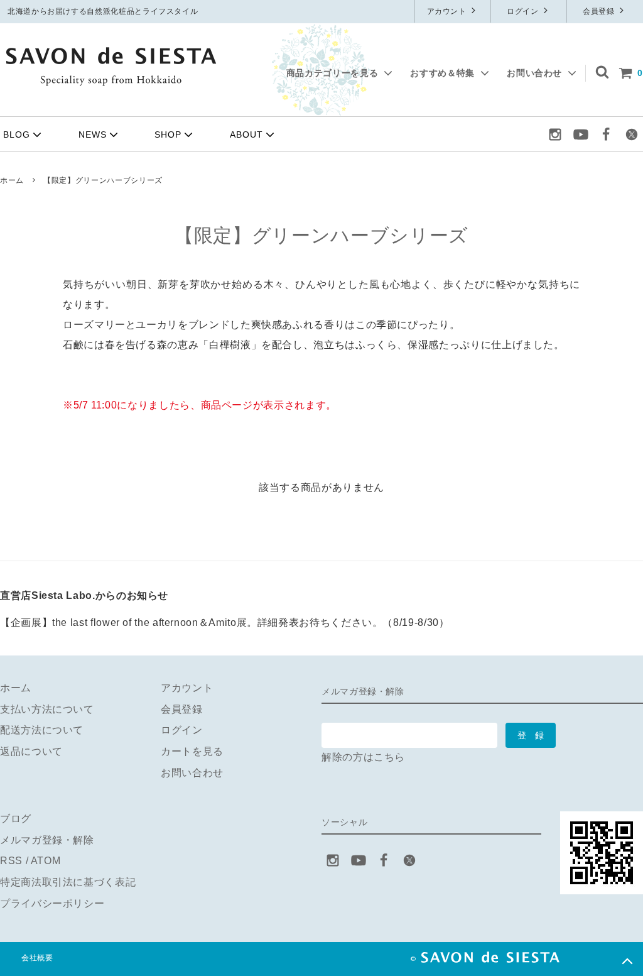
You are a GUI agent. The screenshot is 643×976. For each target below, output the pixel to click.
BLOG (16, 134)
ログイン (524, 11)
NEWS (92, 134)
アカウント (448, 11)
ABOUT (246, 134)
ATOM (46, 860)
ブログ (15, 818)
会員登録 (600, 11)
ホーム (12, 180)
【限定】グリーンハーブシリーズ (103, 180)
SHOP (167, 134)
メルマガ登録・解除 (47, 840)
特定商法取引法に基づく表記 (68, 882)
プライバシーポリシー (52, 903)
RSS (11, 860)
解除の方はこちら (363, 757)
